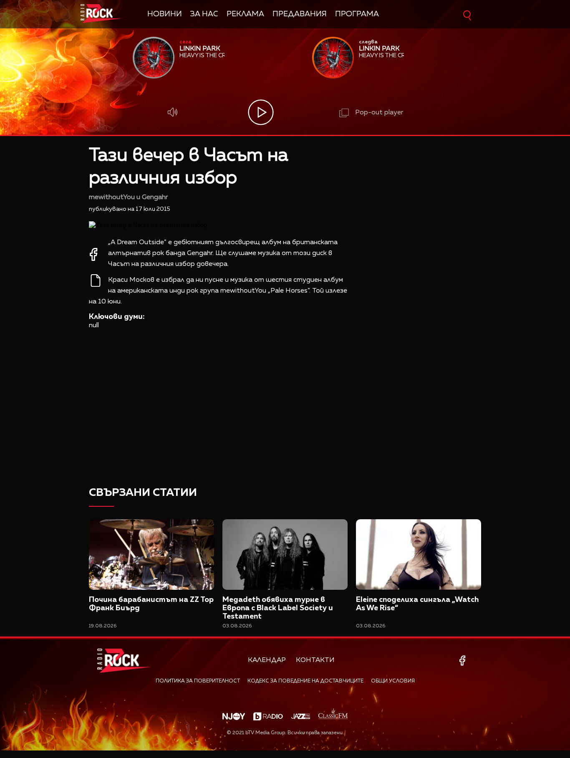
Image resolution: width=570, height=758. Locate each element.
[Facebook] (464, 660)
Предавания (299, 14)
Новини (164, 14)
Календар (267, 660)
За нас (204, 14)
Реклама (245, 14)
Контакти (315, 660)
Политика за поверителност (198, 681)
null (94, 325)
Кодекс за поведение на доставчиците (305, 681)
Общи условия (393, 681)
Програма (357, 14)
